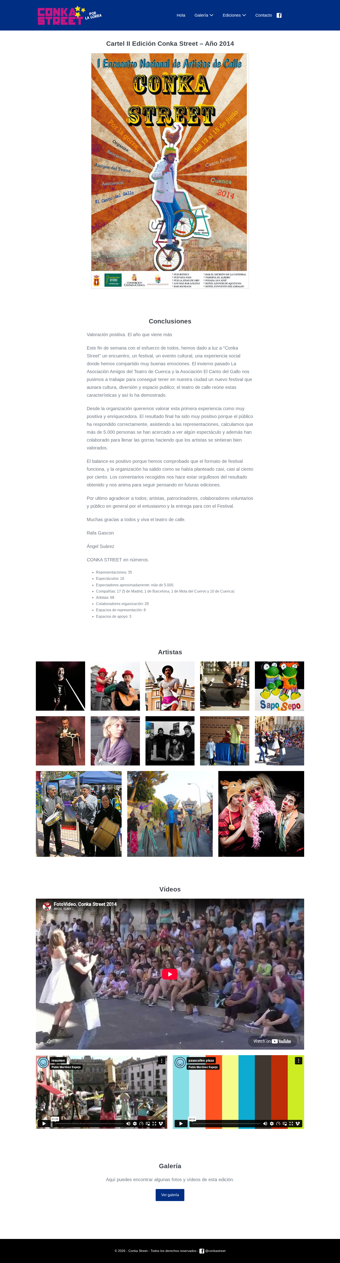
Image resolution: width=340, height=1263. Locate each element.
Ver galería (170, 1195)
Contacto (263, 15)
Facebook (290, 15)
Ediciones (232, 15)
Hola (181, 15)
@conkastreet (215, 1251)
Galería (202, 15)
